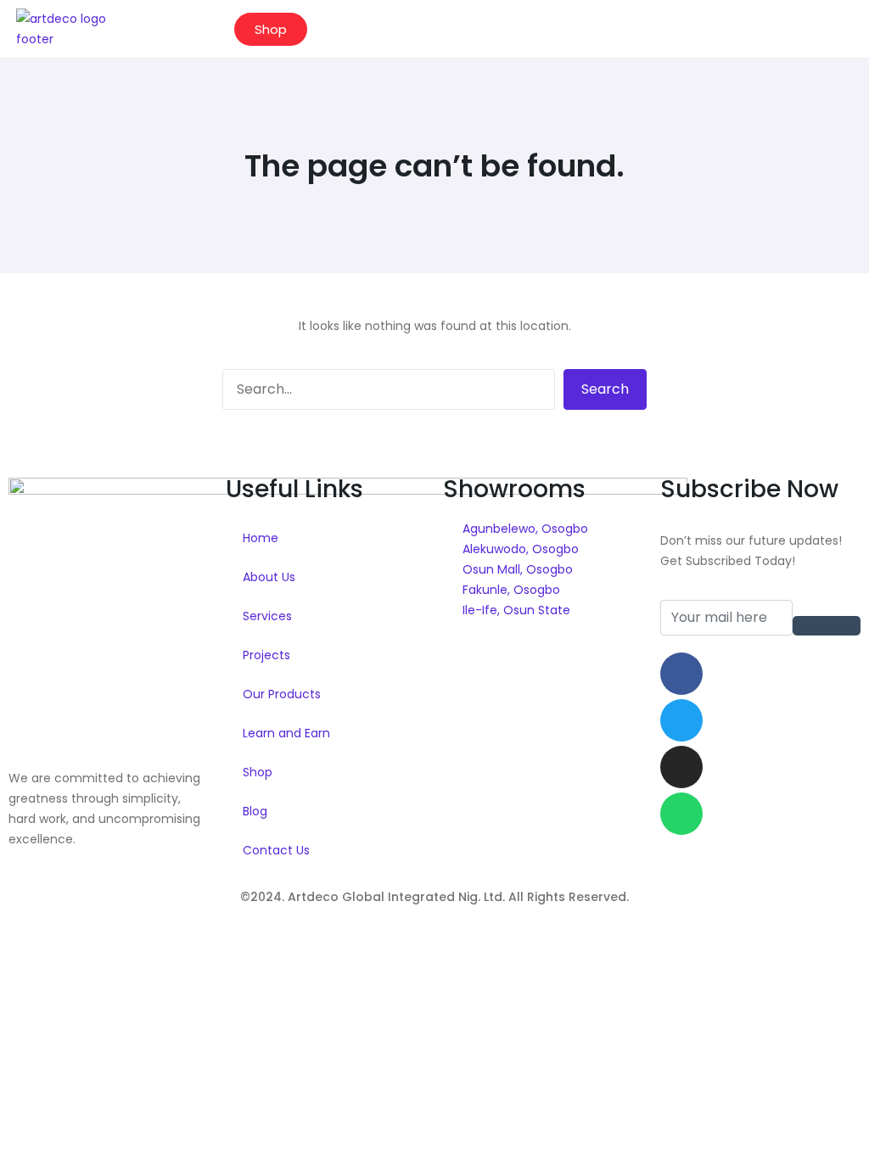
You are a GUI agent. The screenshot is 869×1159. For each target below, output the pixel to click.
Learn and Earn (286, 733)
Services (267, 615)
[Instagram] (681, 767)
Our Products (282, 694)
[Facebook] (681, 673)
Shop (257, 772)
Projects (266, 655)
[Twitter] (681, 720)
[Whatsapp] (681, 813)
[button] (827, 28)
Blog (255, 811)
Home (260, 537)
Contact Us (276, 850)
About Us (269, 576)
